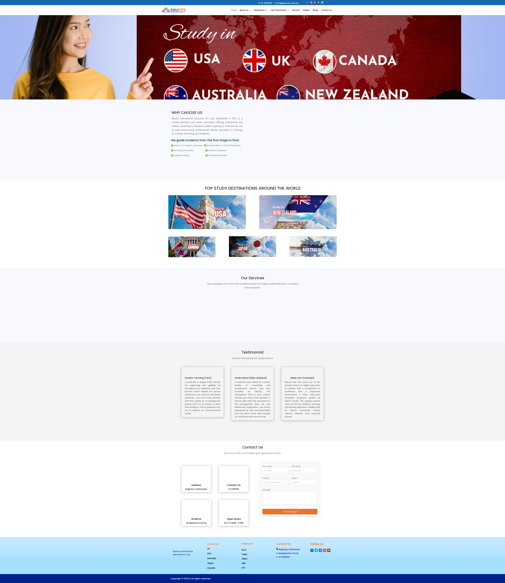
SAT (243, 567)
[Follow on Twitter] (322, 2)
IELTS (244, 550)
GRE (243, 563)
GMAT (245, 558)
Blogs (315, 10)
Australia (211, 558)
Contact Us (326, 10)
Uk (208, 548)
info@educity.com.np (288, 553)
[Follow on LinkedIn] (315, 2)
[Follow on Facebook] (307, 2)
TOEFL (244, 554)
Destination (259, 10)
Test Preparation (278, 10)
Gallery (306, 10)
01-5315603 (266, 3)
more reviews (252, 430)
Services (296, 10)
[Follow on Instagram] (311, 2)
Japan (210, 563)
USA (209, 553)
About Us (244, 10)
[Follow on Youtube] (318, 2)
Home (234, 10)
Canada (211, 568)
